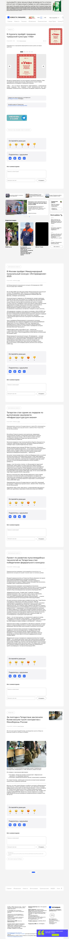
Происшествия (42, 21)
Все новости (57, 246)
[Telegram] (19, 158)
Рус (38, 17)
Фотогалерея (34, 888)
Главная (9, 21)
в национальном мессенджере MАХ (17, 105)
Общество (10, 712)
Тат (45, 17)
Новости (16, 21)
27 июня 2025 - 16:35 (11, 421)
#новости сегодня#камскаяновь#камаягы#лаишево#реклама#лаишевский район (25, 854)
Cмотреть (55, 935)
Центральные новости (14, 266)
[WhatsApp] (24, 158)
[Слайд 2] (25, 216)
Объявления (32, 21)
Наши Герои (52, 21)
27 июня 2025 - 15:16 (11, 566)
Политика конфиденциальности (14, 936)
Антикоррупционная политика (14, 932)
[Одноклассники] (14, 158)
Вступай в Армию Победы (15, 859)
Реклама (23, 21)
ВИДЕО (53, 888)
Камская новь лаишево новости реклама (19, 129)
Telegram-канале (13, 98)
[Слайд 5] (29, 216)
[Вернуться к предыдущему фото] (9, 66)
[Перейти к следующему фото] (43, 66)
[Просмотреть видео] (12, 234)
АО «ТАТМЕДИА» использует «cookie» (16, 933)
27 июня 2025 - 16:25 (11, 726)
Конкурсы (61, 21)
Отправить (41, 180)
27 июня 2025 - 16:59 (11, 280)
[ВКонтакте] (10, 158)
